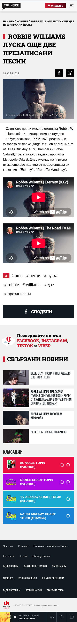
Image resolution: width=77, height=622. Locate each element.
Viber (44, 345)
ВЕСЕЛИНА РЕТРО (55, 590)
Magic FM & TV (59, 566)
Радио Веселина (12, 590)
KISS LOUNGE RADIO (27, 578)
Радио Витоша (10, 566)
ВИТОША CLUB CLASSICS (35, 566)
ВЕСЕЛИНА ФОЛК (34, 590)
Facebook (28, 340)
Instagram (54, 340)
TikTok (25, 345)
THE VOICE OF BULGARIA (53, 578)
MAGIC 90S (8, 578)
